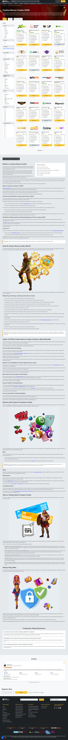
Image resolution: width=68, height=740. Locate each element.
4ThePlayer (6, 72)
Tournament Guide (44, 706)
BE (4, 131)
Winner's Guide (43, 707)
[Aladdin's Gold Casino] (21, 103)
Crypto (5, 82)
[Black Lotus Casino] (59, 52)
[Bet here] (19, 46)
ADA (5, 110)
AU (4, 129)
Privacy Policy (5, 712)
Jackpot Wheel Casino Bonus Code (47, 56)
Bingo (5, 27)
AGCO (5, 97)
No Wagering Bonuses (19, 715)
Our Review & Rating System (7, 721)
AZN (5, 119)
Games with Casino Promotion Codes (43, 171)
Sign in (42, 692)
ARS (5, 116)
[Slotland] (21, 78)
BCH (5, 120)
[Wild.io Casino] (34, 52)
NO (4, 126)
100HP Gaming (6, 64)
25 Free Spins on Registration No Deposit (33, 710)
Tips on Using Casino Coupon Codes (43, 173)
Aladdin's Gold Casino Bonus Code (21, 108)
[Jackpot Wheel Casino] (47, 52)
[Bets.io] (47, 103)
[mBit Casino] (34, 128)
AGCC (5, 95)
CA (4, 135)
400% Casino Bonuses (19, 707)
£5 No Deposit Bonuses (32, 716)
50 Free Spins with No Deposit (33, 706)
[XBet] (21, 26)
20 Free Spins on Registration (33, 712)
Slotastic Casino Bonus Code (21, 132)
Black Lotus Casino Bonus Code (59, 56)
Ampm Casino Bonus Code (34, 81)
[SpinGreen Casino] (59, 26)
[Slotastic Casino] (21, 128)
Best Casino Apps (18, 717)
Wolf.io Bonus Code (45, 30)
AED (5, 113)
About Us (4, 707)
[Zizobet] (59, 128)
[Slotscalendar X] (57, 708)
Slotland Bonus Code (20, 81)
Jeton (5, 83)
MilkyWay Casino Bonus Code (34, 31)
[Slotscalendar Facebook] (55, 708)
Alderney (5, 100)
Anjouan (5, 102)
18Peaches (6, 65)
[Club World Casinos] (34, 103)
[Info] (2, 737)
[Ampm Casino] (34, 78)
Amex (5, 78)
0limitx (5, 62)
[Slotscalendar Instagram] (59, 708)
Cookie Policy (5, 717)
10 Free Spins (30, 713)
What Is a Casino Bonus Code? (42, 167)
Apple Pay (6, 79)
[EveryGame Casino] (47, 78)
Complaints (4, 709)
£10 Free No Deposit (31, 715)
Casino (5, 29)
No (4, 43)
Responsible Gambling (6, 714)
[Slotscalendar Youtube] (60, 708)
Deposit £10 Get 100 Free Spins (21, 714)
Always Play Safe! (40, 175)
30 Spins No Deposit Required (33, 707)
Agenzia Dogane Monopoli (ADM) (8, 99)
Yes (5, 42)
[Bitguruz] (59, 103)
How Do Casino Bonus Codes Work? (43, 168)
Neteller (5, 86)
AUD (5, 117)
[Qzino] (47, 128)
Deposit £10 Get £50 (19, 712)
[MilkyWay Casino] (34, 26)
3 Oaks (5, 71)
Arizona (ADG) (6, 103)
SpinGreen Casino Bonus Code (59, 31)
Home (4, 706)
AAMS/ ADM (6, 94)
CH (4, 136)
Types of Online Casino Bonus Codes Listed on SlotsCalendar (48, 170)
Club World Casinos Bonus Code (34, 108)
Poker (5, 36)
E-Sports (5, 30)
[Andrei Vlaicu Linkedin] (64, 662)
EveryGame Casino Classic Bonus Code (59, 82)
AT (4, 128)
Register (21, 692)
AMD (5, 114)
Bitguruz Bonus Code (58, 107)
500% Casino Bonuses (19, 706)
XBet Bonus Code (19, 30)
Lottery (5, 34)
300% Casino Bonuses (19, 709)
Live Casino (6, 33)
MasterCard (6, 85)
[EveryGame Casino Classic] (59, 78)
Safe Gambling (5, 715)
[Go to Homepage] (6, 1)
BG (4, 132)
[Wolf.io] (47, 26)
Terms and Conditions (6, 720)
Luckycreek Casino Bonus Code (21, 56)
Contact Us (4, 718)
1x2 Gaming (6, 68)
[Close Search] (38, 1)
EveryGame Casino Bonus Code (47, 82)
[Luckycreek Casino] (21, 52)
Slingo (5, 37)
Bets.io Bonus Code (45, 107)
